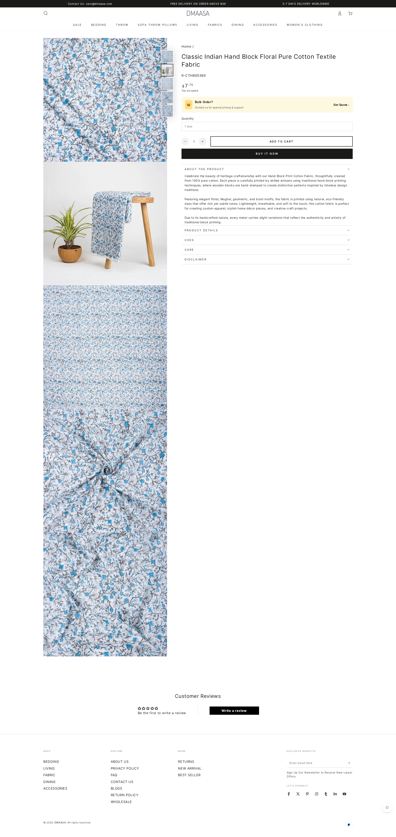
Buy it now (267, 153)
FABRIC (49, 775)
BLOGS (116, 788)
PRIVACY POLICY (125, 768)
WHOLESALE (121, 802)
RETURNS (186, 761)
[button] (45, 13)
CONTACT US (122, 782)
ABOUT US (120, 761)
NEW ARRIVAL (190, 768)
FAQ (114, 775)
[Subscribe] (350, 762)
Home (186, 46)
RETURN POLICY (125, 795)
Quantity (188, 118)
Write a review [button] (234, 711)
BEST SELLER (189, 775)
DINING (49, 782)
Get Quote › (341, 105)
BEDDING (51, 761)
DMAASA (60, 822)
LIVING (49, 768)
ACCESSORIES (55, 788)
